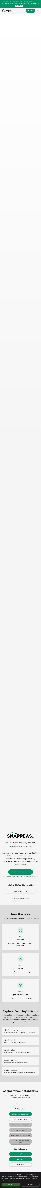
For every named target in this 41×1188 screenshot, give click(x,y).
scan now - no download (20, 872)
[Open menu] (37, 10)
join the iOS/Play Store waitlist (20, 885)
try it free (19, 5)
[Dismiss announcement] (38, 4)
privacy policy (9, 1180)
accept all (10, 1184)
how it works (19, 891)
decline (30, 1184)
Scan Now (30, 10)
